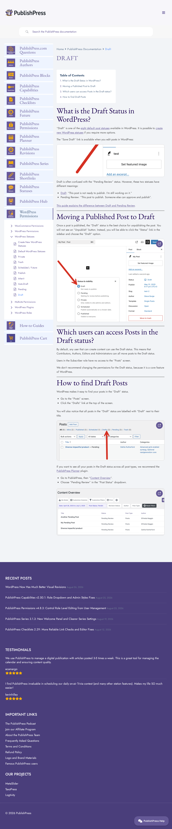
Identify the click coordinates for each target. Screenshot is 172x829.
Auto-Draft (23, 284)
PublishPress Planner (68, 471)
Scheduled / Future (27, 267)
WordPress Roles (23, 312)
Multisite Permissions (25, 302)
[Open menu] (163, 12)
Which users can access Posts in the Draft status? (87, 91)
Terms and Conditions (18, 746)
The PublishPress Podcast (20, 724)
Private (21, 256)
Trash (20, 262)
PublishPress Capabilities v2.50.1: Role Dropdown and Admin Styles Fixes (50, 597)
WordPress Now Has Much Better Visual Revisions (35, 587)
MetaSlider (11, 783)
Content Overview (100, 478)
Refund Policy (13, 752)
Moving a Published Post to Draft (79, 86)
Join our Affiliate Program (20, 729)
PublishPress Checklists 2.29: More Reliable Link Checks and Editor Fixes (49, 629)
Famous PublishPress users (21, 764)
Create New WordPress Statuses (30, 243)
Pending (22, 289)
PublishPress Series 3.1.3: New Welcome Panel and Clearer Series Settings (50, 619)
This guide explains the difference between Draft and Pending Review (96, 206)
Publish (21, 273)
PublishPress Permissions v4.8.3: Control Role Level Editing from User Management (55, 608)
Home (60, 49)
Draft (20, 294)
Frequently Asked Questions (22, 741)
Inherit (21, 278)
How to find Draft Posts (74, 97)
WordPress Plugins (24, 307)
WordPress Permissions (27, 231)
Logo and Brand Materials (20, 758)
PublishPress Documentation (84, 49)
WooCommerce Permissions (29, 225)
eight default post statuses (95, 128)
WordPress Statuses (24, 236)
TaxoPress (11, 789)
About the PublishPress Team (22, 735)
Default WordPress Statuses (31, 251)
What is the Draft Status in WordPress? (81, 80)
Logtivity (10, 795)
